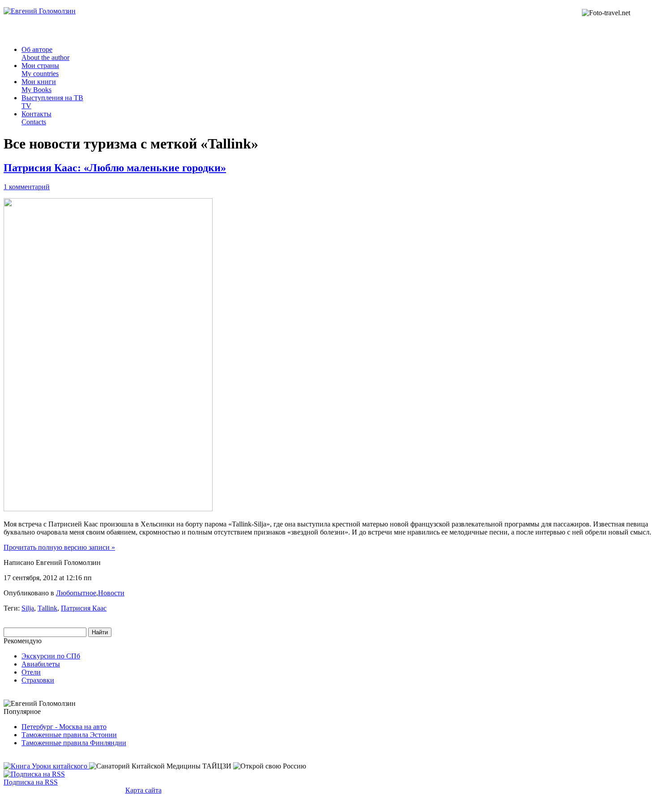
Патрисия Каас (84, 608)
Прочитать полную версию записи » (59, 547)
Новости (111, 593)
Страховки (37, 680)
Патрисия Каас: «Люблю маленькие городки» (115, 168)
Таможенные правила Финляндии (73, 743)
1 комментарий (27, 187)
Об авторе (45, 53)
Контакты (36, 118)
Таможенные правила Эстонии (69, 735)
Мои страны (40, 69)
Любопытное (76, 593)
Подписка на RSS (31, 782)
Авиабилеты (40, 664)
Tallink (47, 608)
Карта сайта (143, 790)
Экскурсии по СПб (50, 656)
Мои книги (38, 85)
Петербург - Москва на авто (64, 726)
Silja (27, 608)
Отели (31, 672)
